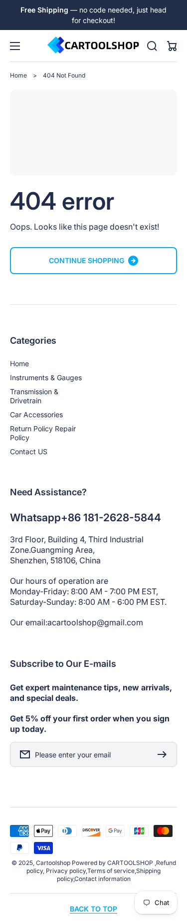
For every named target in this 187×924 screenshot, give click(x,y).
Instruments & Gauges (46, 377)
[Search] (152, 46)
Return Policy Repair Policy (43, 433)
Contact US (28, 451)
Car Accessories (36, 414)
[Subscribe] (164, 754)
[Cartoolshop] (94, 46)
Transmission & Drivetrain (34, 396)
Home (18, 75)
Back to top (93, 908)
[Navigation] (15, 46)
